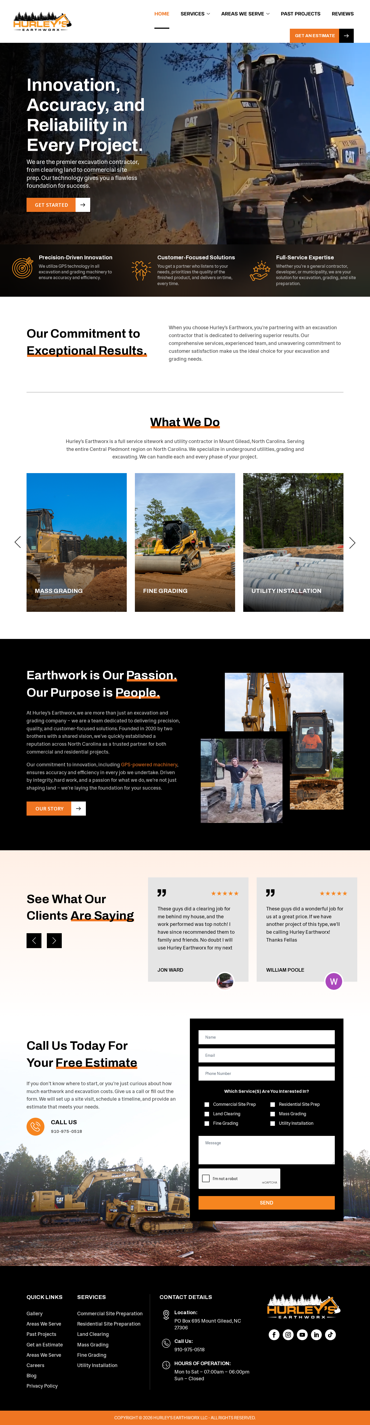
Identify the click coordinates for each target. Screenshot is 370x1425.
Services (193, 13)
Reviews (343, 13)
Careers (35, 1365)
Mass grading (292, 1114)
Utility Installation (296, 1123)
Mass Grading (93, 1345)
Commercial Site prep (234, 1104)
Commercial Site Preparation (110, 1313)
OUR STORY (49, 808)
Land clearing (227, 1114)
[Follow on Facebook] (274, 1334)
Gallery (35, 1313)
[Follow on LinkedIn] (316, 1334)
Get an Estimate (315, 35)
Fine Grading (91, 1355)
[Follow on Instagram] (288, 1334)
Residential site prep (299, 1104)
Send (266, 1203)
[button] (17, 542)
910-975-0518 (66, 1131)
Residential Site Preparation (109, 1324)
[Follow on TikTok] (330, 1334)
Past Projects (300, 13)
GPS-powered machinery (149, 764)
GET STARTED (51, 205)
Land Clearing (93, 1334)
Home (161, 13)
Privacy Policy (42, 1386)
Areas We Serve (242, 13)
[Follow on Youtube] (302, 1334)
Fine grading (225, 1123)
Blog (32, 1375)
